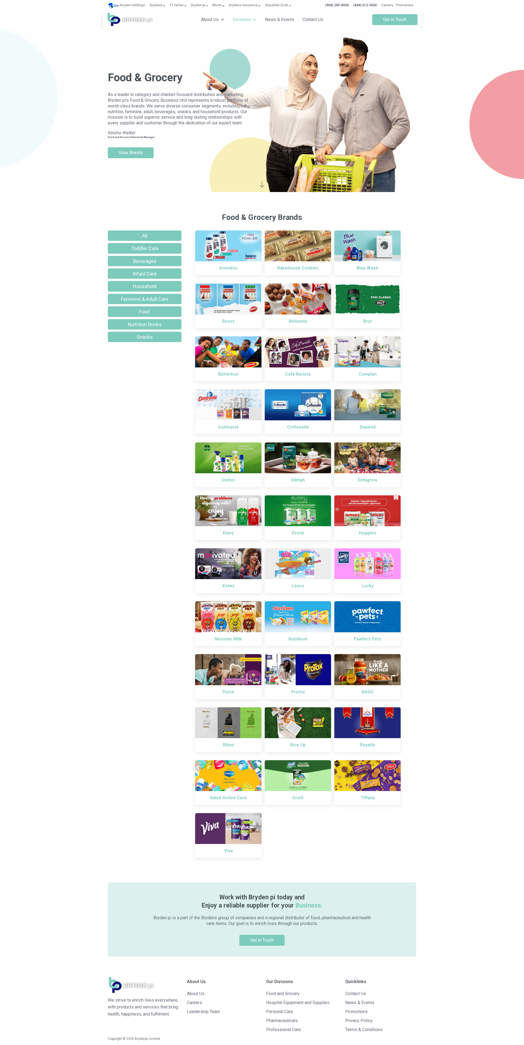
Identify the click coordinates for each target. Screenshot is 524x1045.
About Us (210, 19)
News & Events (279, 19)
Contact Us (312, 19)
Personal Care (279, 1011)
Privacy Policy (359, 1020)
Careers (387, 5)
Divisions (242, 19)
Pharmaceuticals (282, 1020)
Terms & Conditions (364, 1029)
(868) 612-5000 (365, 5)
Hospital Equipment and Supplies (297, 1002)
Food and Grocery (283, 993)
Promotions (404, 5)
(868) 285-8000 (337, 5)
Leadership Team (203, 1011)
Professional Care (283, 1029)
